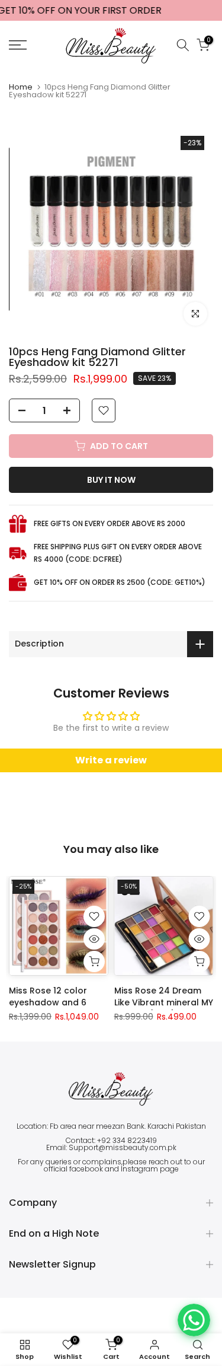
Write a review (111, 760)
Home (21, 87)
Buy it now (111, 480)
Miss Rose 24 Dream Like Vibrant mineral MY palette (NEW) (163, 1002)
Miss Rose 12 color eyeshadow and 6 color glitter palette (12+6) (52, 1007)
